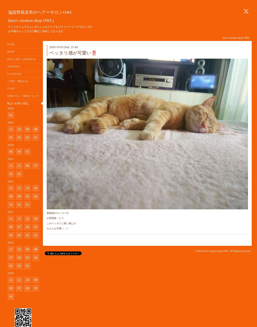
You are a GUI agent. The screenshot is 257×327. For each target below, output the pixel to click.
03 (19, 137)
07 (10, 137)
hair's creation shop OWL (216, 251)
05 (27, 196)
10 (19, 129)
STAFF (11, 88)
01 (10, 115)
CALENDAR (14, 74)
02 (27, 137)
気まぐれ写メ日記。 (19, 103)
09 (27, 129)
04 (19, 151)
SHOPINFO (13, 66)
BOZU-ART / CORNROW (21, 59)
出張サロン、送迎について (23, 96)
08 (35, 129)
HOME (11, 44)
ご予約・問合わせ (17, 81)
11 (19, 165)
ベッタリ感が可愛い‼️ (73, 53)
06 (10, 151)
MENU (11, 51)
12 (10, 129)
